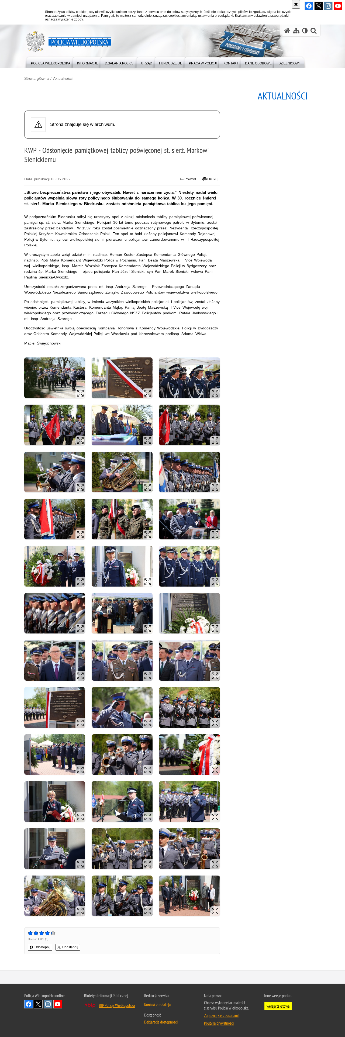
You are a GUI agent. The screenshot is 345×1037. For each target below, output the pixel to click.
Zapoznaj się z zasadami (221, 1015)
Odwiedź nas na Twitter (38, 1004)
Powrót (190, 179)
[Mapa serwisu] (296, 30)
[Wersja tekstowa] (305, 30)
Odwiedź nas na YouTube (57, 1004)
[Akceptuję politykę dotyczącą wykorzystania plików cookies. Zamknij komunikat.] (296, 4)
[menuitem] (50, 62)
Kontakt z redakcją (157, 1004)
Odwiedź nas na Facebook (28, 1004)
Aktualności (63, 78)
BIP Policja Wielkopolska (117, 1005)
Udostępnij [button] (42, 947)
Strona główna (36, 78)
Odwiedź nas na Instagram (48, 1004)
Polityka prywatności (219, 1023)
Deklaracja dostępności (161, 1022)
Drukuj (212, 179)
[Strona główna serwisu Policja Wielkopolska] (287, 30)
